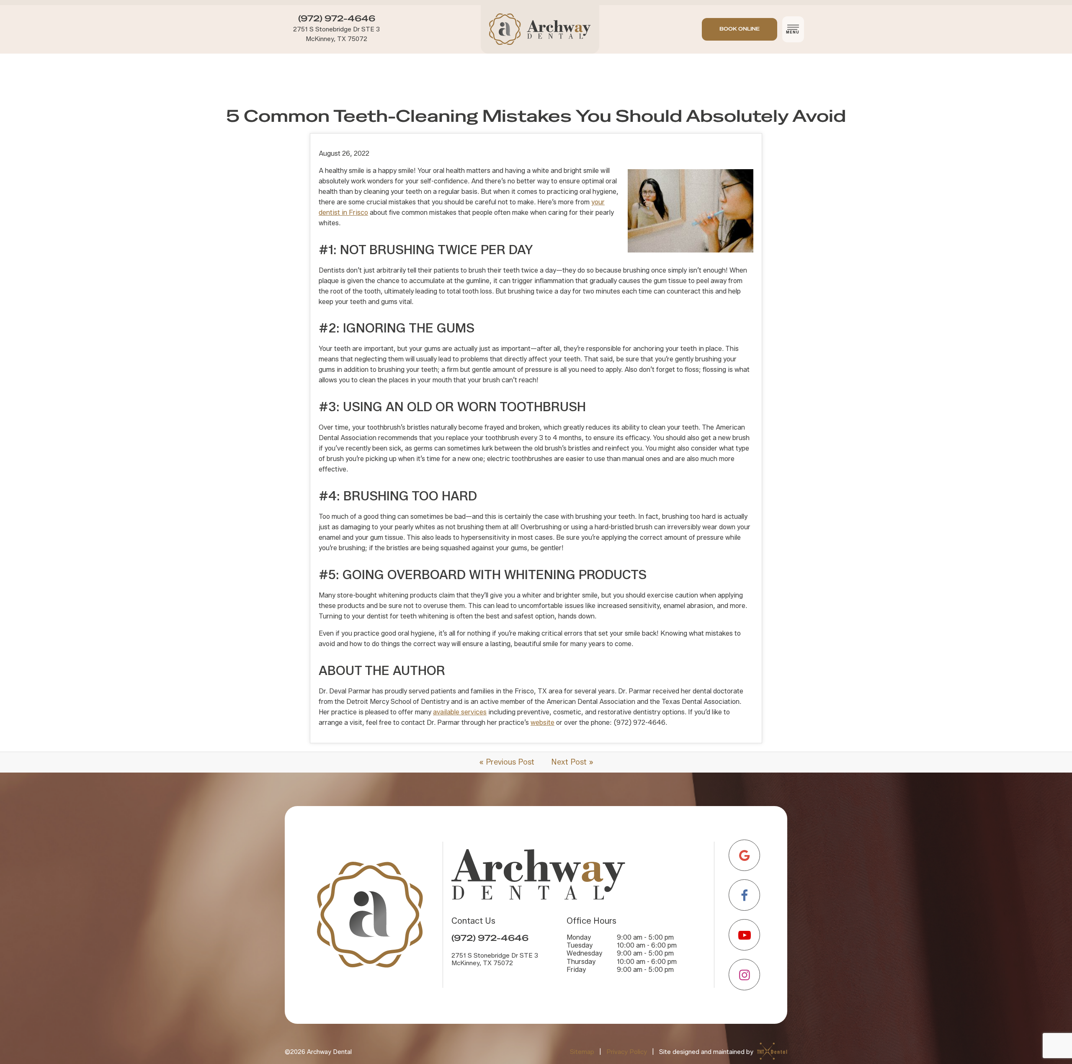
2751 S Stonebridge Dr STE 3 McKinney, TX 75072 (336, 34)
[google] (744, 855)
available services (460, 712)
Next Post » (572, 762)
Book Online (739, 29)
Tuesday (580, 945)
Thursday (581, 962)
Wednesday (584, 953)
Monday (579, 937)
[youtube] (744, 935)
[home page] (540, 29)
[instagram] (744, 974)
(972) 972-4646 (336, 18)
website (542, 723)
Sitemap (582, 1051)
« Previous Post (506, 762)
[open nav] (793, 29)
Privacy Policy (626, 1051)
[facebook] (744, 895)
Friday (576, 970)
